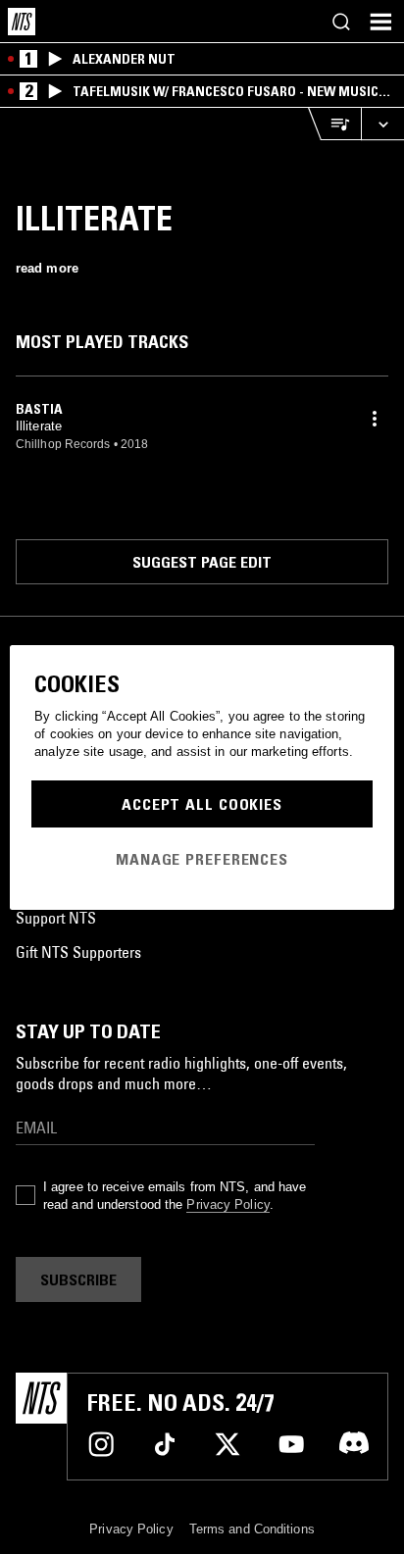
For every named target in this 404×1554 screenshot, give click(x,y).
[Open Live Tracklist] (334, 124)
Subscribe (78, 1279)
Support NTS (56, 917)
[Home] (21, 21)
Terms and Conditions (252, 1529)
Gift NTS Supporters (78, 952)
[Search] (341, 21)
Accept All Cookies (202, 804)
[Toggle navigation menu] (380, 21)
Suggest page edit (202, 562)
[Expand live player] (382, 124)
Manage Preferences (202, 859)
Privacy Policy (227, 1204)
